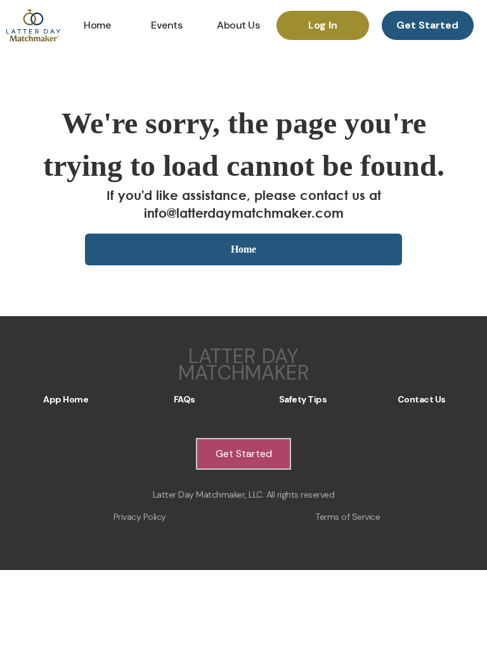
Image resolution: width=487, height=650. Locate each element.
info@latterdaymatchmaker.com (244, 213)
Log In (322, 25)
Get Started (427, 25)
